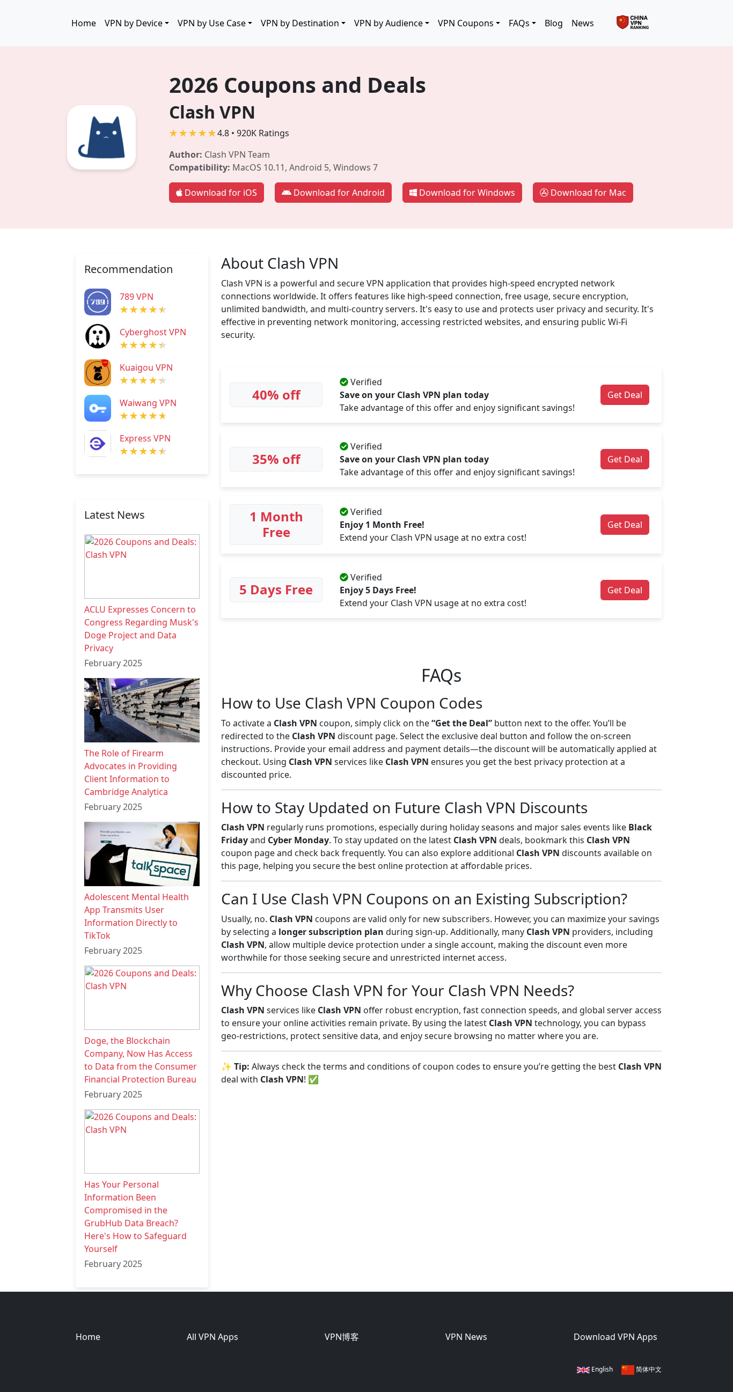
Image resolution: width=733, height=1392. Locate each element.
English (601, 1369)
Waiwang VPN (148, 403)
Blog (554, 23)
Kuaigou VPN (146, 367)
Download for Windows (467, 192)
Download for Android (339, 192)
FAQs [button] (519, 23)
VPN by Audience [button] (388, 23)
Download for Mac (588, 192)
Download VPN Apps (615, 1337)
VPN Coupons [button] (466, 23)
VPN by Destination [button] (300, 23)
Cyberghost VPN (153, 332)
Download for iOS (221, 192)
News (582, 23)
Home (83, 23)
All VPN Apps (212, 1337)
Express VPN (145, 438)
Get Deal (624, 395)
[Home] (637, 23)
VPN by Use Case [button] (212, 23)
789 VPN (136, 297)
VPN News (466, 1337)
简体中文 (648, 1369)
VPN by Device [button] (134, 23)
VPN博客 (342, 1337)
